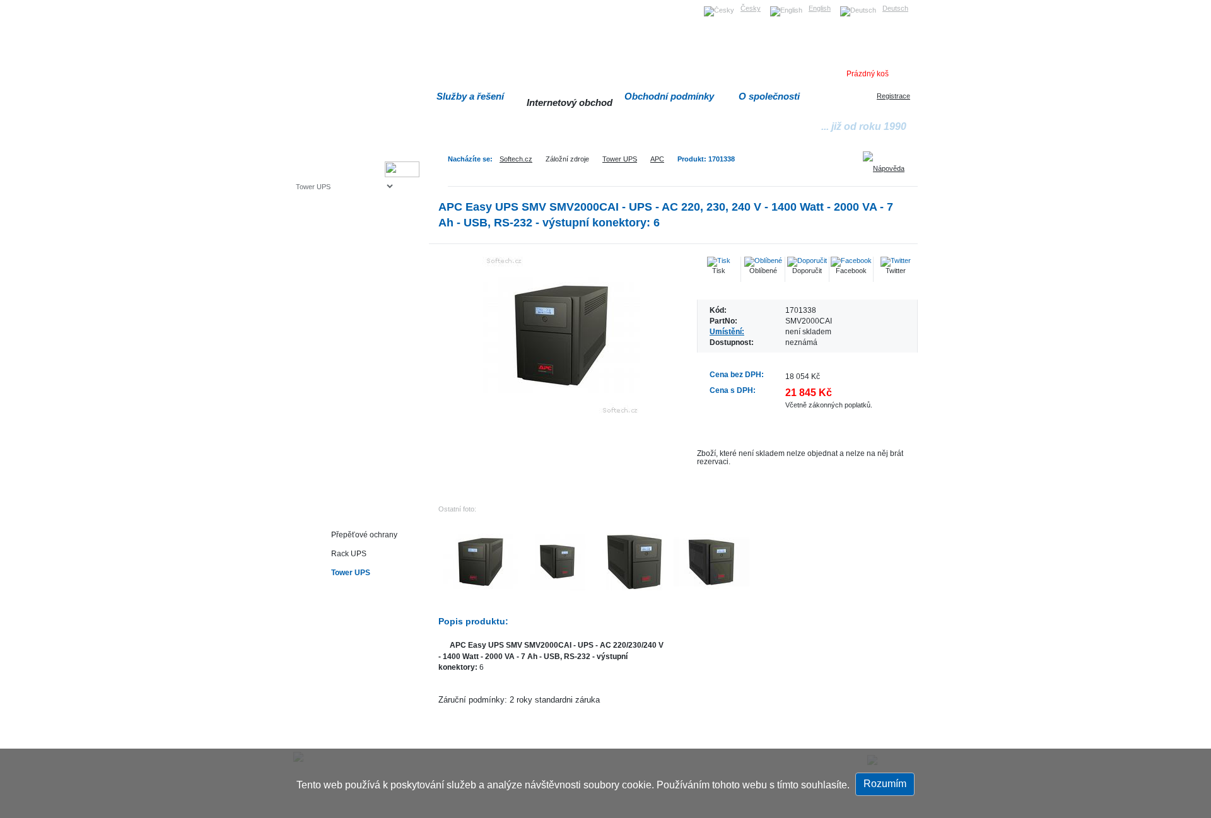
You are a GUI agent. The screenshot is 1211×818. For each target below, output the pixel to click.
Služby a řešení (470, 96)
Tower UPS (619, 159)
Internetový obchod (569, 102)
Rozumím (884, 783)
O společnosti (769, 96)
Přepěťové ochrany (364, 534)
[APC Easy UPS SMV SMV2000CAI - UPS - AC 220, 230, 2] (561, 335)
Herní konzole (340, 288)
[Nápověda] (888, 164)
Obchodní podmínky (669, 96)
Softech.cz (516, 159)
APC (657, 159)
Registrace (893, 96)
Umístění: (727, 331)
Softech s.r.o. (315, 4)
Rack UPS (348, 553)
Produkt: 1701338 (706, 159)
